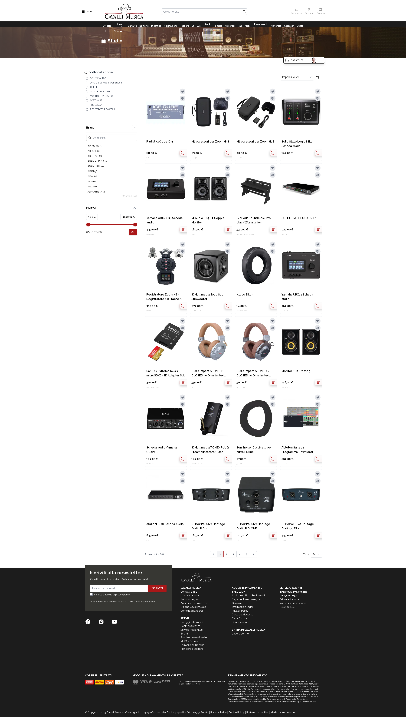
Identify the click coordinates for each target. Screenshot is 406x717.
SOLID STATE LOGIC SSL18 (300, 218)
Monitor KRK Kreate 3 (296, 371)
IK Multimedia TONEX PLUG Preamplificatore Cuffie (210, 450)
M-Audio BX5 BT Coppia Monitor (207, 220)
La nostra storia (189, 595)
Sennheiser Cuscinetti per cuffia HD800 (254, 450)
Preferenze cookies (257, 712)
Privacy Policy (148, 601)
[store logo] (124, 11)
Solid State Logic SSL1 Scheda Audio (297, 144)
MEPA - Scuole (189, 641)
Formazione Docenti (192, 645)
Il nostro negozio (190, 599)
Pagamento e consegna (246, 599)
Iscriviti (157, 588)
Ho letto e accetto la (112, 594)
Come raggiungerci (191, 610)
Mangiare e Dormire (191, 648)
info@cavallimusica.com (294, 592)
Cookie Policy (236, 712)
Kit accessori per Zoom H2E (255, 141)
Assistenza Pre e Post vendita (249, 595)
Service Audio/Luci (191, 629)
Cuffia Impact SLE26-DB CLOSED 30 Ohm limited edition (252, 373)
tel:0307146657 (288, 595)
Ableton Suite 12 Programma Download (297, 450)
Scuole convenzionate (193, 637)
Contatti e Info (188, 591)
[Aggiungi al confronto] (182, 98)
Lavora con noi (240, 633)
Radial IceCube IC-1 (159, 141)
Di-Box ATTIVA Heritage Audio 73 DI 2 (298, 526)
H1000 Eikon (244, 294)
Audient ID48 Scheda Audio (165, 524)
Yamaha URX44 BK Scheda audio (164, 220)
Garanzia (237, 603)
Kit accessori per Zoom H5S (210, 141)
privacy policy (122, 594)
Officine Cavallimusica (193, 606)
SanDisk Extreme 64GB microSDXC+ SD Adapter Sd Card (165, 373)
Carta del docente (242, 614)
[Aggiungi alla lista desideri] (182, 91)
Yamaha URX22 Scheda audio (297, 297)
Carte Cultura (239, 618)
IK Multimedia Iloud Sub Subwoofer (207, 297)
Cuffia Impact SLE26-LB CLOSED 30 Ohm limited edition (207, 373)
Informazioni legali (242, 606)
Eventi (184, 633)
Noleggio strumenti (191, 622)
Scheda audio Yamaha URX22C (161, 450)
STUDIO (118, 31)
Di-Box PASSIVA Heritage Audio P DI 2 (208, 526)
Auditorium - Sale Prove (194, 603)
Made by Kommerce (283, 712)
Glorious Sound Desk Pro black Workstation (253, 220)
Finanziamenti (240, 622)
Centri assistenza (190, 625)
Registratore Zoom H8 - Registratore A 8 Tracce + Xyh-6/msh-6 (163, 297)
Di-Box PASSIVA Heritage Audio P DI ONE (253, 526)
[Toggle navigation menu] (83, 11)
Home (107, 31)
